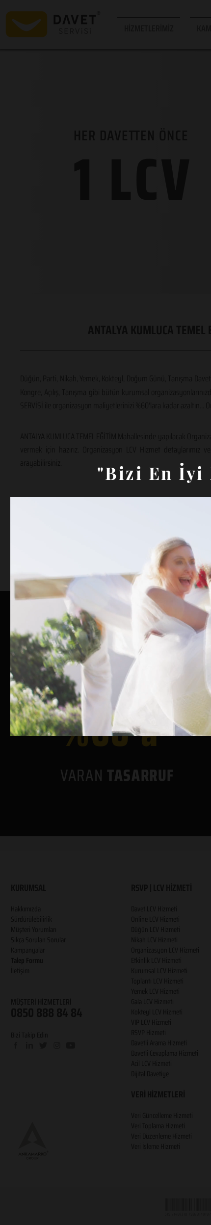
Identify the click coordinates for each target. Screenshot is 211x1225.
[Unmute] (39, 723)
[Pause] (23, 723)
